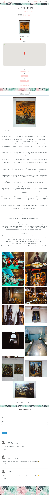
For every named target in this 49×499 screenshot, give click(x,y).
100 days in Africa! (27, 15)
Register (45, 1)
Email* (3, 421)
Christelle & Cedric (28, 12)
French (21, 93)
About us (29, 1)
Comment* (4, 426)
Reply (5, 449)
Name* (3, 417)
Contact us (35, 1)
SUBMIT (4, 433)
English (27, 93)
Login (41, 1)
